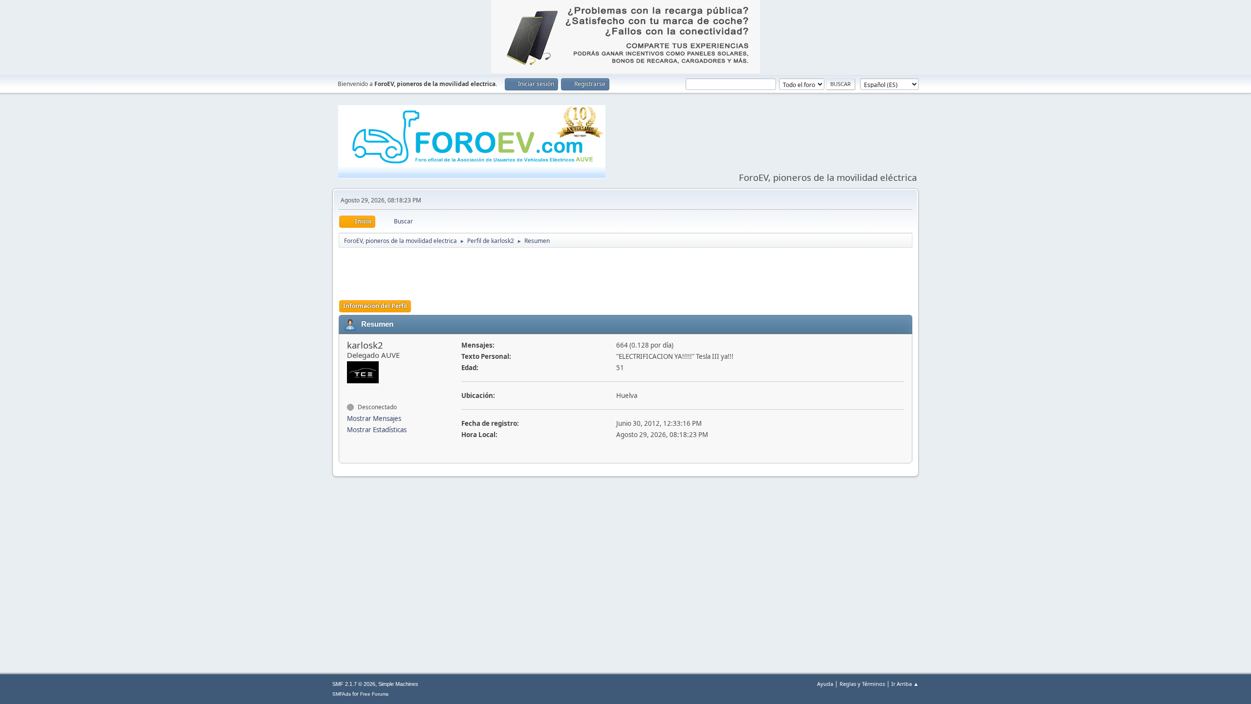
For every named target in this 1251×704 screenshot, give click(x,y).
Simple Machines (398, 684)
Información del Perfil (375, 306)
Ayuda (825, 683)
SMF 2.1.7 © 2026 (353, 684)
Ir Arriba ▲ (905, 683)
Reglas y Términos (862, 683)
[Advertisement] (625, 273)
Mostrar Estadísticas (377, 429)
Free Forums (374, 694)
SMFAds (341, 694)
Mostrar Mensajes (374, 418)
